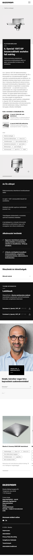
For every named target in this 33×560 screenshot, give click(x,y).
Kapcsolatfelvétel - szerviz (10, 499)
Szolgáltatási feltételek (9, 540)
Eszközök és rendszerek (10, 144)
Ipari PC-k (17, 149)
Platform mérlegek (8, 8)
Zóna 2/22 (22, 138)
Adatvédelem (6, 533)
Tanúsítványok (7, 543)
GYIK (4, 511)
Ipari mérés (22, 144)
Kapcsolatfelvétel (8, 503)
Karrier (5, 505)
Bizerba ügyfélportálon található (21, 295)
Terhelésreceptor (8, 141)
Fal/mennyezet (7, 149)
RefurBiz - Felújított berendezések (13, 509)
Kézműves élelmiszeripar (10, 138)
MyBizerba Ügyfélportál (9, 501)
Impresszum (6, 530)
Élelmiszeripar (7, 146)
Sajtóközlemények (8, 507)
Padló (24, 149)
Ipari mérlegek (17, 146)
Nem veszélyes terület (21, 141)
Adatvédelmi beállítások (10, 546)
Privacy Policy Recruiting (10, 537)
